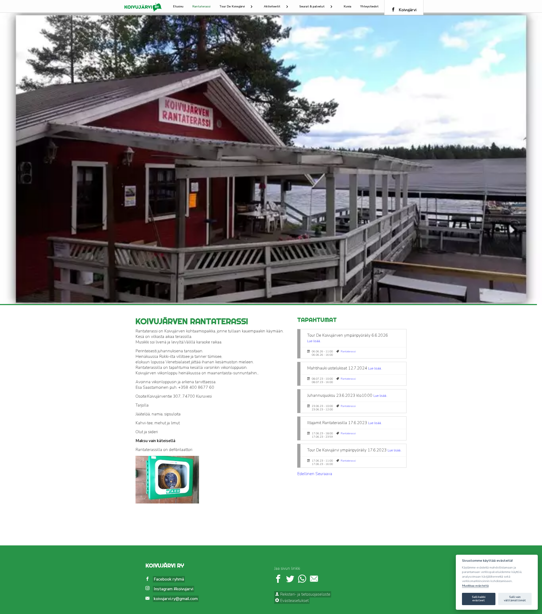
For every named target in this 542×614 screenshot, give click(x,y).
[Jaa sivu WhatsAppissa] (302, 579)
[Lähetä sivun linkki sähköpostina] (314, 579)
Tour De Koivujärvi (232, 6)
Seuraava (323, 474)
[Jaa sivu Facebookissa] (278, 579)
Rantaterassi (201, 6)
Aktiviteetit (272, 6)
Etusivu (178, 6)
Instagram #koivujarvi (173, 589)
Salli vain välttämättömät (515, 598)
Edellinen (305, 474)
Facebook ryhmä (169, 579)
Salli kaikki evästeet (478, 598)
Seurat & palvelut (312, 6)
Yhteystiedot (369, 6)
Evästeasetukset (294, 600)
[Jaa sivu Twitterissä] (290, 579)
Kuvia (347, 6)
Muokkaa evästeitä (475, 586)
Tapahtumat (317, 319)
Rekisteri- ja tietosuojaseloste (304, 594)
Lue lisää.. (314, 341)
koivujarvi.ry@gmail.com (176, 599)
